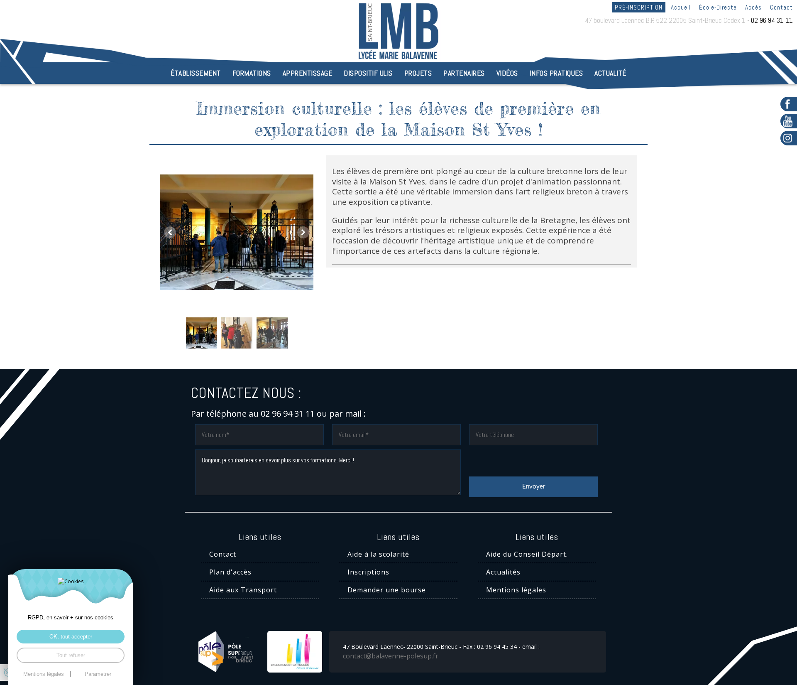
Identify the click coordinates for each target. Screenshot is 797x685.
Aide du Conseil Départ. (527, 554)
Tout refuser (70, 655)
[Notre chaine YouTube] (788, 121)
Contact (781, 7)
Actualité (610, 73)
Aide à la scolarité (378, 554)
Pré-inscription (639, 7)
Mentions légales (516, 589)
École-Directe (718, 7)
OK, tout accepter (70, 636)
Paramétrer (98, 674)
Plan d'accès (230, 572)
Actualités (503, 572)
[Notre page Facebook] (788, 104)
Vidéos (507, 73)
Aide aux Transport (243, 589)
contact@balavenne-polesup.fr (390, 655)
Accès (753, 7)
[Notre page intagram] (788, 138)
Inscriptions (368, 572)
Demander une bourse (386, 589)
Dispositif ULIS (368, 73)
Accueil (681, 7)
